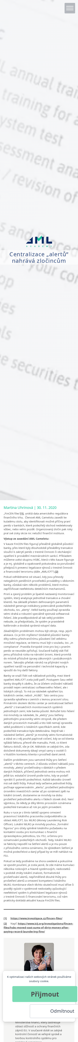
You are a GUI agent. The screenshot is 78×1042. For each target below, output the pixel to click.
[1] (22, 513)
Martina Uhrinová (18, 507)
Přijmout (45, 994)
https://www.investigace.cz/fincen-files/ (36, 918)
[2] (56, 571)
